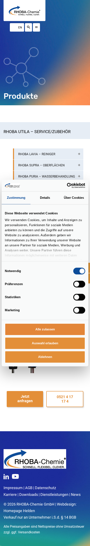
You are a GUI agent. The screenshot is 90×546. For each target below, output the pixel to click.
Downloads (28, 494)
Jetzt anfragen (25, 398)
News (76, 494)
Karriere (10, 494)
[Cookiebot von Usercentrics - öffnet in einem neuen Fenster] (67, 185)
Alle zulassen (45, 329)
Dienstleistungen (54, 494)
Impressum (13, 488)
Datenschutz (45, 488)
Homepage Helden (19, 511)
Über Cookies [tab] (74, 197)
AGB (28, 488)
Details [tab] (45, 197)
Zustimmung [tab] (16, 197)
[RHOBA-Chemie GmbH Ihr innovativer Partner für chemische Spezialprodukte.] (24, 10)
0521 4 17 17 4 (65, 399)
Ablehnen (45, 357)
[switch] (79, 284)
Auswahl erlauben (45, 343)
